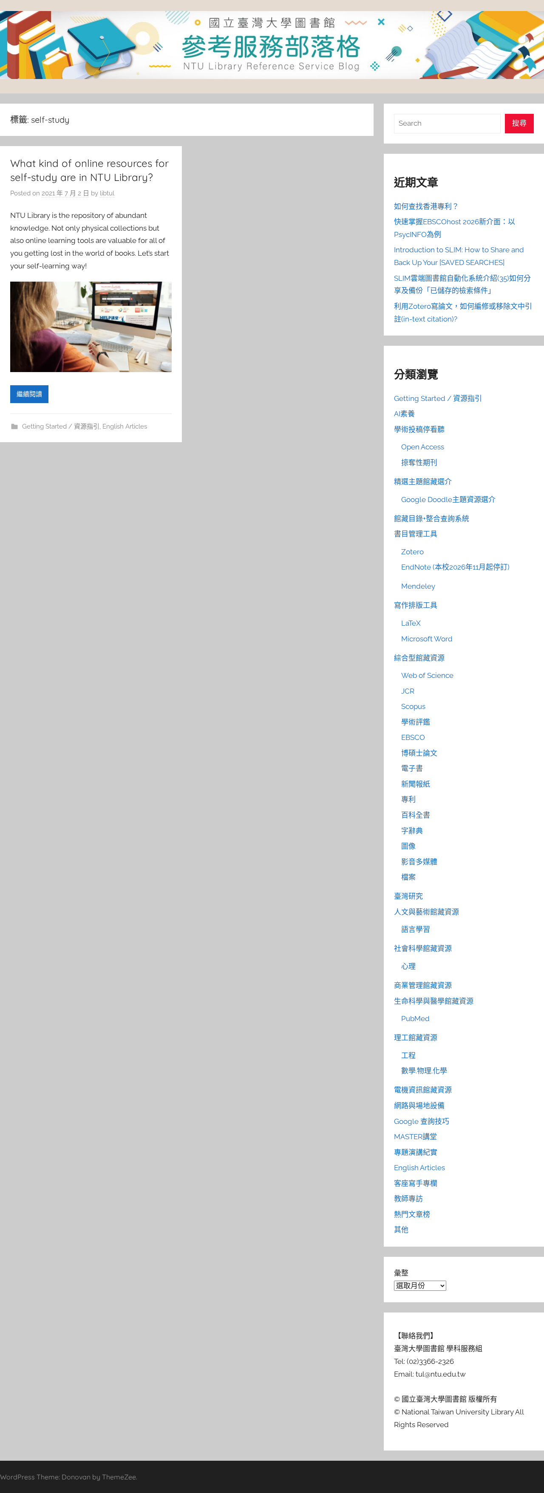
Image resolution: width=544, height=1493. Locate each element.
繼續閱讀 (29, 394)
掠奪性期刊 (419, 462)
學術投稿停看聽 (419, 429)
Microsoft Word (427, 639)
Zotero (412, 552)
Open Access (422, 447)
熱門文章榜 (412, 1214)
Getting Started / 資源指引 (60, 426)
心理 (408, 966)
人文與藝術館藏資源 (426, 912)
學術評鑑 (415, 722)
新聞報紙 (415, 784)
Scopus (413, 706)
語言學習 (415, 929)
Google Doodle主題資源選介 (448, 499)
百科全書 (415, 815)
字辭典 (412, 831)
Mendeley (418, 586)
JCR (407, 691)
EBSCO (413, 737)
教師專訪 (408, 1198)
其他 (401, 1229)
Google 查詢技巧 (421, 1121)
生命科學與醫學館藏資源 (433, 1001)
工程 (408, 1055)
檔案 (408, 877)
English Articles (124, 426)
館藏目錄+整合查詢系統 (431, 518)
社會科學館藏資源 (423, 948)
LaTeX (411, 623)
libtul (107, 193)
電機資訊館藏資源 (423, 1090)
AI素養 (404, 413)
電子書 (412, 768)
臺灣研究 (408, 896)
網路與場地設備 (419, 1105)
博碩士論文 (419, 753)
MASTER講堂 (415, 1136)
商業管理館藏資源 (423, 985)
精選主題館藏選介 (423, 481)
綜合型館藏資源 (419, 658)
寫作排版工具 (415, 605)
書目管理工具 (415, 534)
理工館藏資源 (415, 1037)
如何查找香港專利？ (426, 206)
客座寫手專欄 (415, 1183)
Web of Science (427, 675)
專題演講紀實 (415, 1152)
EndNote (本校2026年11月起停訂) (455, 567)
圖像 (408, 846)
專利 (408, 799)
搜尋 (519, 123)
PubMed (415, 1018)
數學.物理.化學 (424, 1071)
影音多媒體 (419, 862)
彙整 (401, 1273)
